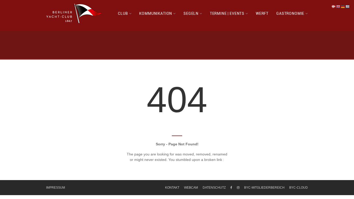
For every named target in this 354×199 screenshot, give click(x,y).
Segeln (191, 13)
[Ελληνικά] (347, 6)
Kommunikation (155, 13)
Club (123, 13)
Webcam (191, 187)
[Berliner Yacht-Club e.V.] (74, 13)
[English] (338, 6)
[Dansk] (333, 6)
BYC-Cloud (298, 187)
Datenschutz (214, 187)
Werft (262, 13)
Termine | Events (227, 13)
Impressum (55, 187)
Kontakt (172, 187)
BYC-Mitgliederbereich (264, 187)
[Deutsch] (343, 6)
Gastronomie (290, 13)
